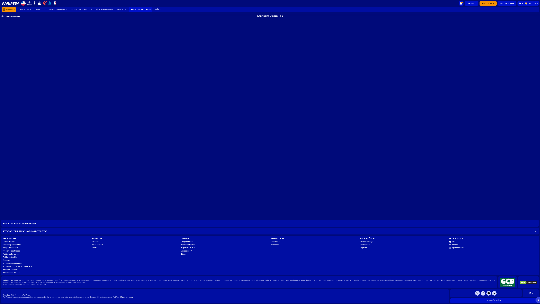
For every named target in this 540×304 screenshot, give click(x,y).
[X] (477, 293)
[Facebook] (483, 293)
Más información (126, 297)
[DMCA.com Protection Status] (528, 282)
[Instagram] (488, 293)
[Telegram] (494, 293)
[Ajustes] (521, 3)
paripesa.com (8, 280)
